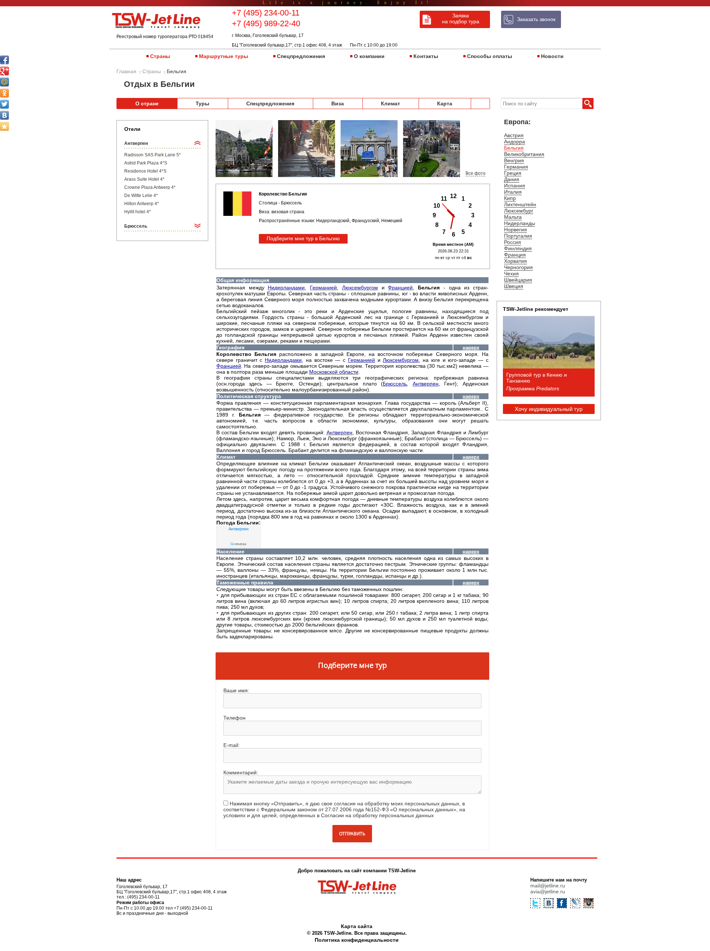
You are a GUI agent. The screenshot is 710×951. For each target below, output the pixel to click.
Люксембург (518, 211)
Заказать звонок (536, 19)
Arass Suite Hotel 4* (144, 179)
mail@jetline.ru (547, 886)
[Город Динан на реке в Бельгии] (244, 149)
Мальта (513, 217)
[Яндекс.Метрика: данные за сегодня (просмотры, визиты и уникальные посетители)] (561, 941)
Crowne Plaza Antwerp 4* (150, 187)
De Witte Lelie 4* (141, 195)
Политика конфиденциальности (357, 940)
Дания (511, 179)
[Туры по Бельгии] (369, 149)
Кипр (510, 198)
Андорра (514, 142)
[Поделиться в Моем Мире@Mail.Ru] (4, 82)
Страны (160, 56)
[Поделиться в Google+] (4, 71)
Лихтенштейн (520, 204)
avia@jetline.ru (547, 891)
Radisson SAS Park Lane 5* (152, 154)
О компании (369, 56)
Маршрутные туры (223, 56)
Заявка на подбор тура (460, 18)
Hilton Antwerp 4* (141, 203)
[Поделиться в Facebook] (4, 59)
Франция (515, 255)
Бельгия (514, 148)
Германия (516, 167)
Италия (513, 192)
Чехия (511, 273)
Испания (514, 185)
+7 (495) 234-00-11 (266, 12)
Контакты (425, 56)
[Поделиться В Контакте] (4, 115)
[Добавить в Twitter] (4, 104)
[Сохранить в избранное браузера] (4, 126)
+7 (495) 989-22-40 (266, 23)
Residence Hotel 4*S (145, 171)
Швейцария (518, 280)
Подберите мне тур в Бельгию (303, 238)
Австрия (514, 135)
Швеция (513, 286)
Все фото (476, 173)
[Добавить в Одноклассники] (4, 93)
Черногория (518, 267)
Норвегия (515, 229)
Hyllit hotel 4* (137, 211)
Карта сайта (356, 926)
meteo (238, 544)
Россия (512, 242)
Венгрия (514, 160)
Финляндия (518, 248)
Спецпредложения (301, 56)
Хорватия (515, 261)
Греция (512, 173)
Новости (552, 56)
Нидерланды (519, 223)
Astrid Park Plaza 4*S (145, 163)
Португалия (518, 236)
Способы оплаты (489, 56)
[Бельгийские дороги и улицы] (306, 149)
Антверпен (238, 529)
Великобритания (524, 154)
